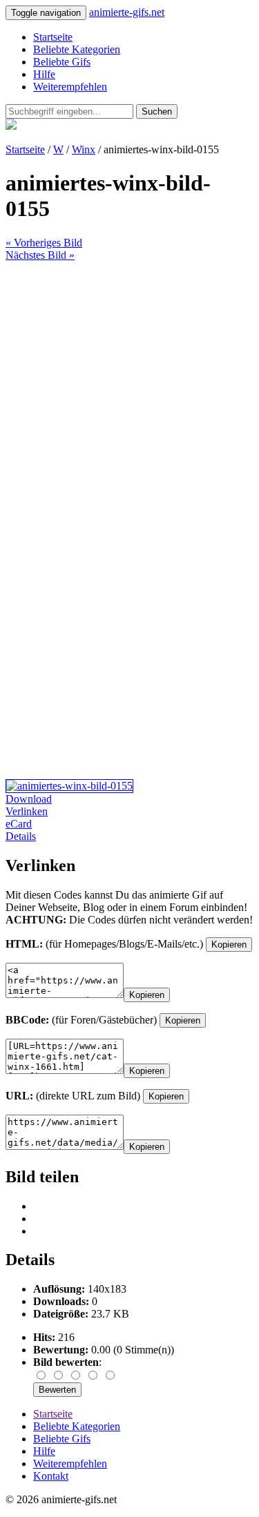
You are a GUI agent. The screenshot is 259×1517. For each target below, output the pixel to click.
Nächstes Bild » (40, 255)
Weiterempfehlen (70, 86)
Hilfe (44, 74)
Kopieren (229, 944)
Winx (83, 149)
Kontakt (50, 1476)
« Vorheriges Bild (44, 242)
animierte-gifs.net (126, 12)
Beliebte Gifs (61, 62)
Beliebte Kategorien (76, 49)
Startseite (53, 37)
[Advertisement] (129, 391)
